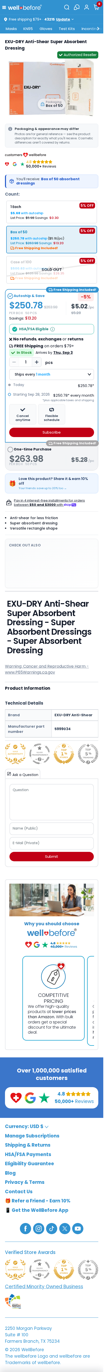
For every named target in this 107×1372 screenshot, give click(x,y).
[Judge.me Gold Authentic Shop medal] (15, 754)
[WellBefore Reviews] (7, 164)
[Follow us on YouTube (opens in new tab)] (77, 1228)
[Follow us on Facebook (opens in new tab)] (25, 1228)
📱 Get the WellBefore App (36, 1210)
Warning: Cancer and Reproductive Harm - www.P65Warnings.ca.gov (47, 669)
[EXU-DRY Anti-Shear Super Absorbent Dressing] (51, 86)
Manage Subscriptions (32, 1136)
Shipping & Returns (28, 1145)
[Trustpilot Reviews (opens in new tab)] (44, 1097)
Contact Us (19, 1191)
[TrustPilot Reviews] (22, 164)
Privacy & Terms (25, 1182)
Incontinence (94, 28)
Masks (11, 28)
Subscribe (52, 432)
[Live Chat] (76, 7)
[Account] (86, 7)
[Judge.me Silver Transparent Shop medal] (39, 754)
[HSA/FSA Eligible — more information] (52, 329)
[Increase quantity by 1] (36, 362)
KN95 (28, 28)
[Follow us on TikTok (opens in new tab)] (51, 1228)
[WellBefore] (25, 7)
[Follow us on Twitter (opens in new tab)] (64, 1228)
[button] (5, 7)
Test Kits (67, 28)
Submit (51, 856)
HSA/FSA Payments (28, 1154)
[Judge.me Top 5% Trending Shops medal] (88, 754)
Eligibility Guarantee (29, 1163)
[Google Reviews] (15, 164)
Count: (12, 194)
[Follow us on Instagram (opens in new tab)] (38, 1228)
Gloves (46, 28)
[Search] (66, 7)
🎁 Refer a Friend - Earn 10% (37, 1200)
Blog (10, 1173)
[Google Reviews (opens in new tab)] (30, 1097)
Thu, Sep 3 (63, 352)
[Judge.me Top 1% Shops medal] (64, 754)
